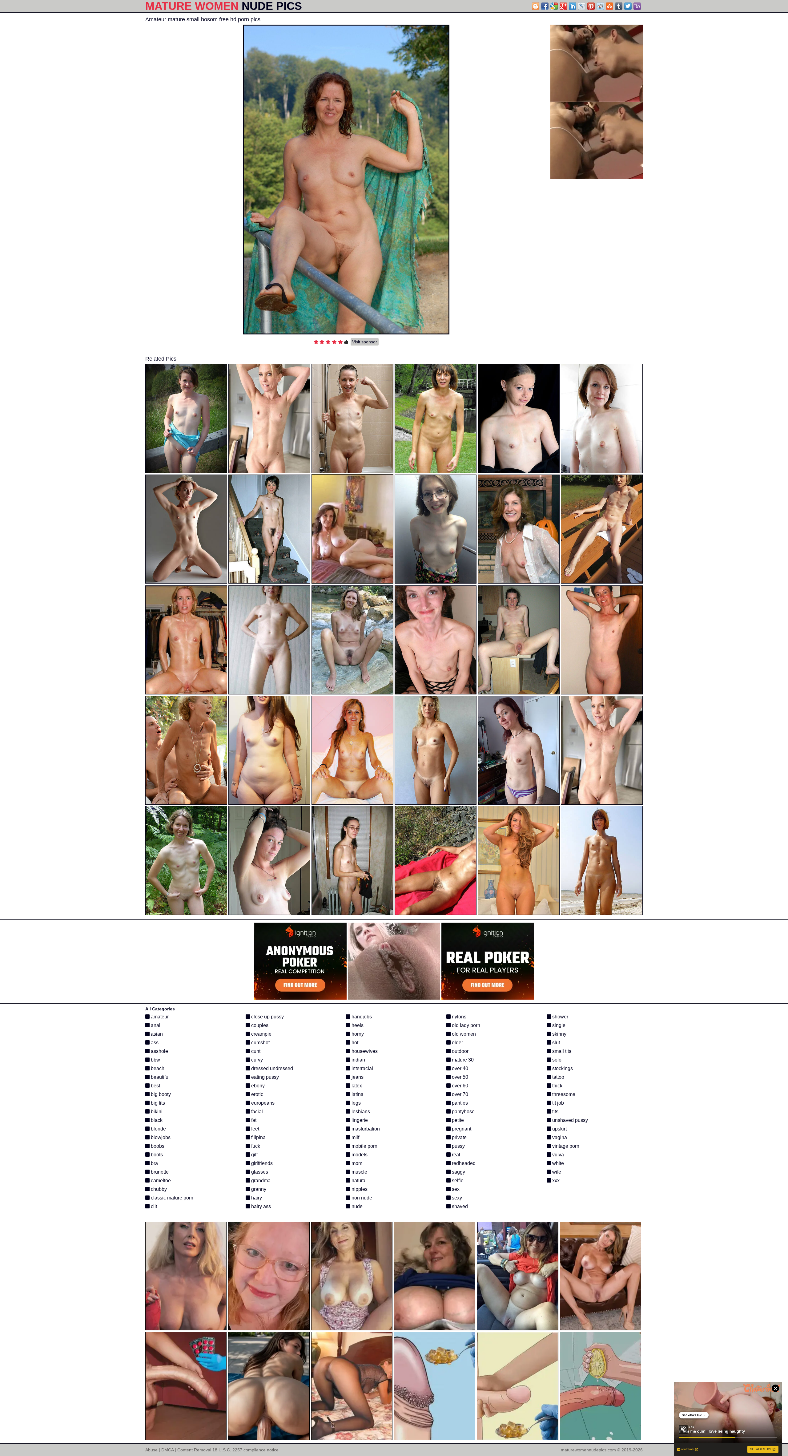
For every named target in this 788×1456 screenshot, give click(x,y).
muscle (358, 1172)
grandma (260, 1180)
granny (258, 1189)
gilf (254, 1154)
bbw (155, 1059)
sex (455, 1189)
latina (357, 1094)
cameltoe (160, 1180)
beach (157, 1068)
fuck (255, 1146)
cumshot (260, 1042)
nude (356, 1206)
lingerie (359, 1120)
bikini (156, 1111)
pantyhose (463, 1111)
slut (555, 1042)
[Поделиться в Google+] (563, 6)
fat (253, 1120)
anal (155, 1025)
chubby (158, 1189)
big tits (157, 1103)
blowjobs (160, 1137)
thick (556, 1085)
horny (357, 1034)
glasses (259, 1172)
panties (459, 1103)
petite (457, 1120)
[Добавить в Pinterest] (591, 6)
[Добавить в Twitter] (628, 6)
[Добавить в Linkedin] (572, 6)
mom (356, 1163)
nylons (458, 1016)
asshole (159, 1051)
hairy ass (260, 1206)
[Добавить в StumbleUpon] (609, 6)
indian (357, 1059)
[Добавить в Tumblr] (618, 6)
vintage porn (565, 1146)
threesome (563, 1094)
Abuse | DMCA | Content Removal (178, 1449)
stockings (562, 1068)
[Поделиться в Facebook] (545, 6)
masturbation (365, 1128)
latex (356, 1085)
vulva (557, 1154)
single (558, 1025)
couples (259, 1025)
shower (559, 1016)
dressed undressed (271, 1068)
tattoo (557, 1077)
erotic (256, 1094)
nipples (359, 1189)
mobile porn (363, 1146)
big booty (160, 1094)
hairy (256, 1197)
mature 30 (462, 1059)
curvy (256, 1059)
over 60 (459, 1085)
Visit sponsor (364, 341)
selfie (457, 1180)
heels (357, 1025)
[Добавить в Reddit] (600, 6)
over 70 (459, 1094)
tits (554, 1111)
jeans (357, 1077)
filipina (258, 1137)
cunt (255, 1051)
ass (154, 1042)
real (455, 1154)
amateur (159, 1016)
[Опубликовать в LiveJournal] (581, 6)
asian (156, 1034)
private (459, 1137)
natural (358, 1180)
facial (256, 1111)
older (457, 1042)
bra (154, 1163)
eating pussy (264, 1077)
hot (354, 1042)
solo (556, 1059)
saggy (458, 1172)
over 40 (459, 1068)
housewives (364, 1051)
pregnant (461, 1128)
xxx (555, 1180)
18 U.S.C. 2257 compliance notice (245, 1449)
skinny (558, 1034)
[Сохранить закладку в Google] (554, 6)
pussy (458, 1146)
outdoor (459, 1051)
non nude (361, 1197)
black (156, 1120)
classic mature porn (171, 1197)
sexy (456, 1197)
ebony (257, 1085)
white (557, 1163)
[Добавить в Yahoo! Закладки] (637, 6)
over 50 (459, 1077)
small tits (561, 1051)
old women (463, 1034)
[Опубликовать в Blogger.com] (535, 6)
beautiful (160, 1077)
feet (254, 1128)
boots (156, 1154)
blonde (158, 1128)
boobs (157, 1146)
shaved (459, 1206)
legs (355, 1103)
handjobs (361, 1016)
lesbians (360, 1111)
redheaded (463, 1163)
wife (556, 1172)
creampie (260, 1034)
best (155, 1085)
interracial (361, 1068)
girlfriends (261, 1163)
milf (354, 1137)
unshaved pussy (569, 1120)
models (359, 1154)
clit (153, 1206)
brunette (159, 1172)
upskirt (559, 1128)
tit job (557, 1103)
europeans (262, 1103)
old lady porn (465, 1025)
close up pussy (267, 1016)
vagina (559, 1137)
